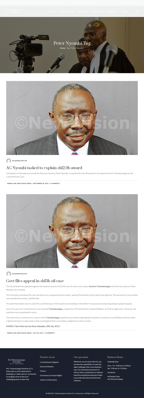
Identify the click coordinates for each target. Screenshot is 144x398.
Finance (43, 371)
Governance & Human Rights (51, 375)
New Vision (21, 183)
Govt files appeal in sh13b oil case (35, 281)
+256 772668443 (129, 2)
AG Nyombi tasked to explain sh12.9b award (44, 168)
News (29, 183)
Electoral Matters (47, 366)
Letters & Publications (48, 380)
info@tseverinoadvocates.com (83, 3)
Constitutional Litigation (49, 362)
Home (62, 48)
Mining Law (11, 183)
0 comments (55, 183)
